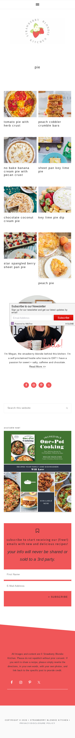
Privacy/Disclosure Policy (37, 723)
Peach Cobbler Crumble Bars (49, 123)
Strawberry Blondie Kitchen (37, 31)
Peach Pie (46, 283)
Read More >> (37, 366)
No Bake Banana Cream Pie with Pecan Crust (16, 171)
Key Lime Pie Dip (51, 217)
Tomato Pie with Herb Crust (16, 123)
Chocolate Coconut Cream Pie (18, 219)
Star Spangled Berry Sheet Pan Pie (20, 265)
